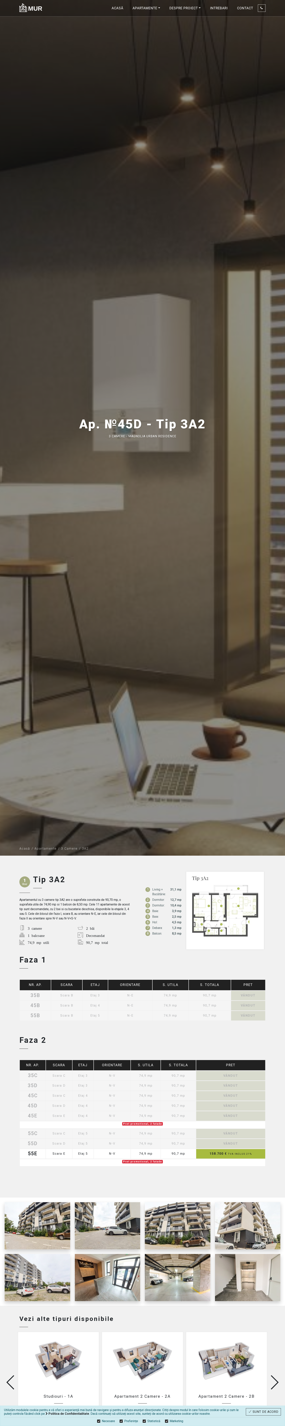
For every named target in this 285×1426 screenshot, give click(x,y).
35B (35, 995)
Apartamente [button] (145, 8)
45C (33, 1095)
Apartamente (46, 848)
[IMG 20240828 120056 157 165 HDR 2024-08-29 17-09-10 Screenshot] (107, 1225)
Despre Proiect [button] (183, 8)
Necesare (108, 1421)
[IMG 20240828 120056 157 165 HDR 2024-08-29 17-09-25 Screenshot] (37, 1225)
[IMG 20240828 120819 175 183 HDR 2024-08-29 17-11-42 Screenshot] (107, 1277)
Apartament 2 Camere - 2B (226, 1396)
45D (33, 1105)
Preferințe (131, 1421)
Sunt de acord (265, 1412)
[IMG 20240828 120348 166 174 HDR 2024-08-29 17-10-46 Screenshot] (177, 1277)
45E (32, 1116)
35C (33, 1075)
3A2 (85, 848)
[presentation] (10, 1382)
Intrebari (219, 8)
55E (32, 1153)
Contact (245, 8)
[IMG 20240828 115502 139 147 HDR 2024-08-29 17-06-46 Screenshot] (37, 1277)
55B (35, 1015)
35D (33, 1085)
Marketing (176, 1421)
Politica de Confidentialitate (68, 1414)
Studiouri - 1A (58, 1396)
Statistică (153, 1421)
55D (33, 1143)
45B (35, 1005)
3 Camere (69, 848)
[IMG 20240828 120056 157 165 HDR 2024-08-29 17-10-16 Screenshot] (248, 1225)
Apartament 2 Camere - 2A (142, 1396)
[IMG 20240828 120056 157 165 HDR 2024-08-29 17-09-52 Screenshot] (177, 1225)
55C (33, 1133)
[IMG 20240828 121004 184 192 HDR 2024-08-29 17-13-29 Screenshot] (248, 1277)
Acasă (117, 8)
